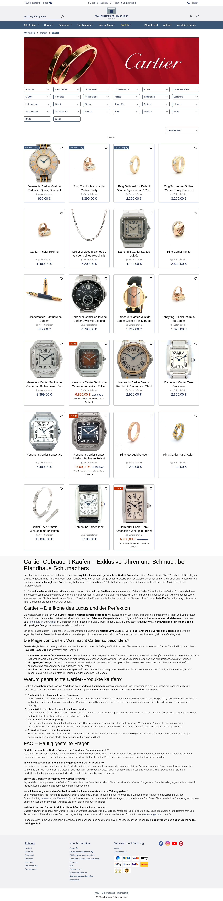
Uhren (51, 621)
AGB (71, 865)
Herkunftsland (91, 97)
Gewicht (148, 111)
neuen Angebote (152, 814)
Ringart (88, 104)
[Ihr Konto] (191, 16)
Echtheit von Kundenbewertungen (84, 858)
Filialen (194, 2)
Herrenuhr (46, 798)
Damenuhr (62, 798)
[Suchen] (61, 16)
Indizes (117, 97)
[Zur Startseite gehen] (111, 13)
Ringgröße (119, 104)
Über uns (74, 862)
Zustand (88, 111)
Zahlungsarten (120, 851)
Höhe (176, 111)
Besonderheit (61, 89)
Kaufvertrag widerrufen (81, 876)
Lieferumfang (31, 104)
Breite (28, 119)
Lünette (58, 104)
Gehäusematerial (182, 89)
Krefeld (28, 848)
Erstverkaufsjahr (121, 89)
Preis (116, 111)
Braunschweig (31, 865)
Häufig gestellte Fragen (36, 2)
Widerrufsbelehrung (78, 872)
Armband (29, 89)
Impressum (74, 879)
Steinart (147, 104)
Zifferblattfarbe (61, 111)
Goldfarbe (59, 97)
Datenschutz (75, 869)
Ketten (39, 621)
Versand (117, 848)
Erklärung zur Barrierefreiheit (82, 855)
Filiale (147, 89)
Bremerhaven (31, 869)
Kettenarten (149, 97)
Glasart (28, 97)
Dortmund (29, 855)
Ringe (32, 621)
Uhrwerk (178, 104)
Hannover (29, 862)
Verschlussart (31, 111)
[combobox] (41, 16)
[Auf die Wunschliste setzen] (61, 147)
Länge (58, 119)
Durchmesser (91, 89)
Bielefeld (29, 858)
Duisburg (29, 851)
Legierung (178, 97)
